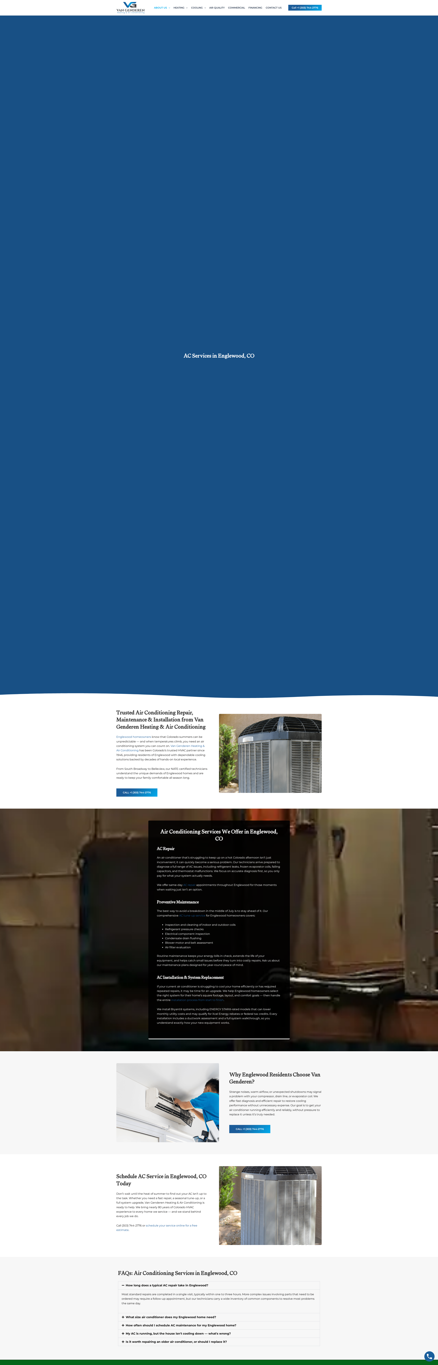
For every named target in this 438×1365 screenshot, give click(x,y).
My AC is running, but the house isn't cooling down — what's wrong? (178, 1333)
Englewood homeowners (133, 736)
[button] (168, 7)
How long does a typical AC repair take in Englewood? (167, 1285)
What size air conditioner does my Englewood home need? (171, 1317)
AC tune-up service (192, 915)
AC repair (189, 885)
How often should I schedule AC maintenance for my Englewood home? (181, 1325)
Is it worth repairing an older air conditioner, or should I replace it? (176, 1341)
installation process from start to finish (197, 1000)
